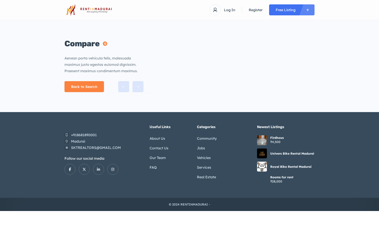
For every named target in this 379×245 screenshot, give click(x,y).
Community (207, 138)
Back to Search (84, 86)
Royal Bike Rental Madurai (290, 166)
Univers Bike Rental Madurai (292, 153)
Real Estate (206, 177)
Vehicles (204, 158)
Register (256, 10)
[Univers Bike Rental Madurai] (262, 153)
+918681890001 (84, 135)
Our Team (158, 158)
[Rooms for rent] (262, 180)
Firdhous (277, 137)
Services (204, 167)
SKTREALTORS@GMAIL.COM (96, 147)
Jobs (201, 148)
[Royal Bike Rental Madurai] (262, 167)
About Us (157, 138)
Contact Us (159, 148)
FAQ (153, 167)
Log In (229, 10)
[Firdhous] (262, 140)
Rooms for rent (281, 177)
